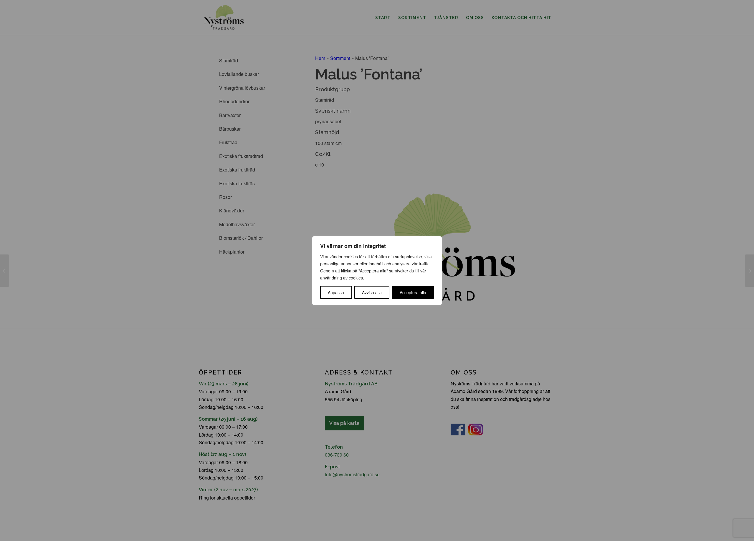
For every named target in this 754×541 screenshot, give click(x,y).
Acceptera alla (413, 292)
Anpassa (336, 292)
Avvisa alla (372, 292)
